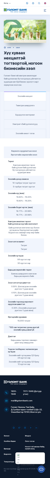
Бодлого (7, 454)
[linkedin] (36, 427)
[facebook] (13, 427)
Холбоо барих (10, 441)
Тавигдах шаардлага (25, 105)
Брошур (7, 449)
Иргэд (6, 3)
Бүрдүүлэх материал (25, 115)
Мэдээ (28, 436)
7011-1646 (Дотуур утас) (32, 392)
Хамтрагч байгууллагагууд (25, 124)
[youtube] (30, 427)
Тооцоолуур (9, 462)
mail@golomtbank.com (21, 401)
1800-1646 (14, 392)
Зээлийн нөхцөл (25, 96)
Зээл (18, 47)
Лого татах (29, 441)
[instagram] (25, 427)
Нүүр (9, 47)
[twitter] (19, 427)
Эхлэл (6, 436)
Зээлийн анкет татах (25, 133)
